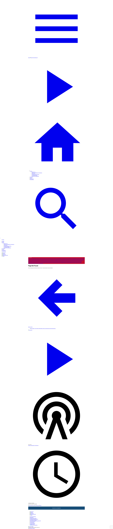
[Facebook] (4, 252)
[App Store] (4, 254)
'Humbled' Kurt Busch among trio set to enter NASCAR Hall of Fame (39, 261)
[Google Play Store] (5, 255)
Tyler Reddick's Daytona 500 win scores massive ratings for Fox (40, 259)
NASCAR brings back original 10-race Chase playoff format (39, 262)
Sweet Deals (32, 179)
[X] (3, 253)
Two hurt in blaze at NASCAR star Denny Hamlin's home (72, 262)
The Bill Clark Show (34, 175)
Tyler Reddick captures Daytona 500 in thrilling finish (57, 259)
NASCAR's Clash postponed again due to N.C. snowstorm (64, 260)
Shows (31, 171)
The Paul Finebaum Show (35, 174)
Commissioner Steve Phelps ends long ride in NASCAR (56, 262)
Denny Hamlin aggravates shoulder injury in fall (49, 260)
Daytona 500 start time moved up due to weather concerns (73, 259)
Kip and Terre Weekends (35, 176)
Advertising (31, 178)
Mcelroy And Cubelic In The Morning (33, 445)
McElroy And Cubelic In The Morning (37, 172)
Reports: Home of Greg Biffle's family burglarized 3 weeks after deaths (59, 261)
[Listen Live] (56, 358)
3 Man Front (33, 173)
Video (31, 177)
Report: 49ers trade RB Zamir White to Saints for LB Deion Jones (37, 258)
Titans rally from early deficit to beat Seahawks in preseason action (57, 258)
